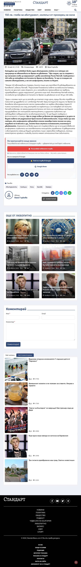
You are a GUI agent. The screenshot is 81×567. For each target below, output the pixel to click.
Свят (40, 529)
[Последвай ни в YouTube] (57, 501)
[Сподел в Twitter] (57, 193)
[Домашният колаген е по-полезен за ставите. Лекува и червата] (16, 393)
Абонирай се (9, 4)
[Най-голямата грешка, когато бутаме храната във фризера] (58, 258)
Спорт (40, 532)
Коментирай (50, 199)
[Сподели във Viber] (61, 193)
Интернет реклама (40, 553)
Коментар (10, 322)
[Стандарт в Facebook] (22, 175)
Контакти (40, 559)
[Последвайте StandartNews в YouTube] (10, 6)
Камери (48, 187)
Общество (40, 515)
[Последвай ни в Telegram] (68, 501)
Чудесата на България (40, 521)
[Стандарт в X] (37, 175)
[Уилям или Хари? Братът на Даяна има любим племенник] (22, 231)
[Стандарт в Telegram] (32, 175)
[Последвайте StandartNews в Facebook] (4, 6)
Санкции (23, 187)
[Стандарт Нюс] (14, 501)
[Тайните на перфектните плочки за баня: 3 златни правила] (22, 258)
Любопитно (40, 524)
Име (8, 314)
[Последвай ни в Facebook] (52, 501)
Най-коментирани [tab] (25, 355)
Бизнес (40, 526)
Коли (32, 187)
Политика (40, 513)
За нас (40, 545)
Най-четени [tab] (10, 355)
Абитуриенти (11, 187)
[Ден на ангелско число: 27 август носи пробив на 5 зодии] (58, 231)
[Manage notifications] (76, 562)
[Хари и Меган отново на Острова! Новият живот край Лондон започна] (58, 285)
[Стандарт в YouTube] (27, 175)
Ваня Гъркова (53, 67)
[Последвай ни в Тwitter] (63, 501)
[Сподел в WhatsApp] (69, 193)
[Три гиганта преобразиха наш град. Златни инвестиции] (16, 470)
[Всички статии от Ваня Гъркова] (9, 195)
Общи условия (40, 548)
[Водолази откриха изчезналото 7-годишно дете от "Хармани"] (16, 369)
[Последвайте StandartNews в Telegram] (12, 6)
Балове (39, 187)
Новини (40, 510)
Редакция (40, 550)
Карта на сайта (40, 561)
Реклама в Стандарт (40, 556)
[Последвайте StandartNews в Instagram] (7, 6)
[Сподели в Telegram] (65, 193)
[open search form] (75, 10)
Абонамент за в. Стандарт (40, 564)
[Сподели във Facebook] (53, 193)
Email (44, 314)
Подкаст (40, 518)
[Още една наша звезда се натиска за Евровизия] (22, 285)
